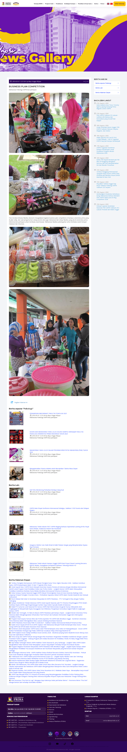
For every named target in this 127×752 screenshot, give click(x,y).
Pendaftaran (59, 3)
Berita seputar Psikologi (103, 83)
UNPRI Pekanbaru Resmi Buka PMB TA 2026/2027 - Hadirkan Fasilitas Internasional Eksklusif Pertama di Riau (46, 623)
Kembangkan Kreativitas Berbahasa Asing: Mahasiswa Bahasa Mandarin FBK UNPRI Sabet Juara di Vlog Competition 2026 (108, 196)
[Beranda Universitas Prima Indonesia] (13, 4)
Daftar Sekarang (119, 3)
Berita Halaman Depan (103, 92)
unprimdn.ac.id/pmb (19, 713)
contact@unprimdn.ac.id (111, 720)
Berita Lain (99, 88)
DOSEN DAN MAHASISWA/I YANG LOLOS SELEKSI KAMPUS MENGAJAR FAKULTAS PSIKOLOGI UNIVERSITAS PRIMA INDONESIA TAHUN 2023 (56, 433)
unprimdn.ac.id (114, 716)
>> (87, 81)
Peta (87, 702)
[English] (108, 3)
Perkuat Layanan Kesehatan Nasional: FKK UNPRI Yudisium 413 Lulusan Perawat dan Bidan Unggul (108, 208)
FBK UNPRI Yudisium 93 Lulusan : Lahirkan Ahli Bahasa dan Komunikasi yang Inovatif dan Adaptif (107, 118)
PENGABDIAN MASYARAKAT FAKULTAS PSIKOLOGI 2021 (48, 413)
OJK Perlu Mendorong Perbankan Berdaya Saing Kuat (47, 490)
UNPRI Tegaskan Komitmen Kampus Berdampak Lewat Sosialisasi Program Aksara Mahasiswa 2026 (106, 150)
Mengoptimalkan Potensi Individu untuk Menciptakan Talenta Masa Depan (53, 468)
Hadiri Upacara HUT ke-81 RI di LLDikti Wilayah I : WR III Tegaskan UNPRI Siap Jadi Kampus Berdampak (108, 139)
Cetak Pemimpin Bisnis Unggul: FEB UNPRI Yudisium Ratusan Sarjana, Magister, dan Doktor (108, 129)
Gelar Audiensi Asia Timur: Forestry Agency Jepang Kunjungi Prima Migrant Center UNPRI (108, 107)
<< (84, 81)
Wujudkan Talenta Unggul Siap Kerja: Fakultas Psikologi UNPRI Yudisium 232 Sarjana (107, 185)
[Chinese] (111, 3)
